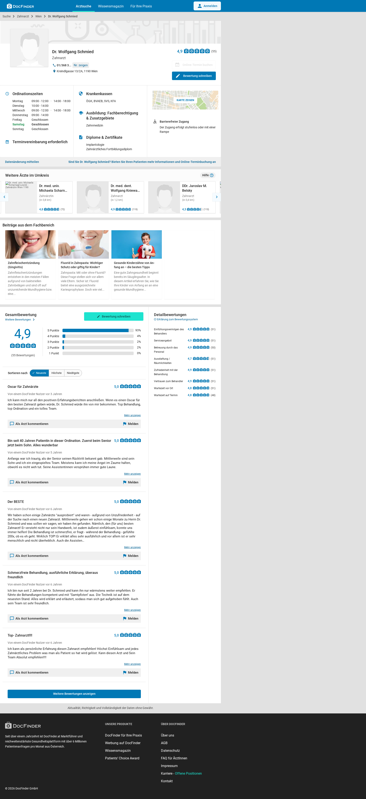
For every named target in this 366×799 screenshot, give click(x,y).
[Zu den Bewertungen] (197, 51)
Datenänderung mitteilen (22, 162)
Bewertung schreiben (197, 76)
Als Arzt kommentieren (31, 424)
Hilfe (205, 175)
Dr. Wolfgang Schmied (63, 16)
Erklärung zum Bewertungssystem (177, 319)
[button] (4, 197)
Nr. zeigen (81, 65)
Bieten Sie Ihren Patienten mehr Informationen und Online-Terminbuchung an (142, 162)
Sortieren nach (18, 373)
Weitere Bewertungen (18, 319)
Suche (7, 16)
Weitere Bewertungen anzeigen (74, 693)
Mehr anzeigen (132, 415)
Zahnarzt (23, 16)
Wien (38, 16)
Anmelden (210, 6)
